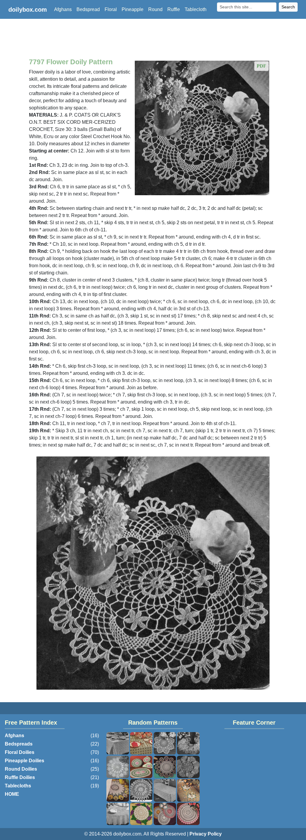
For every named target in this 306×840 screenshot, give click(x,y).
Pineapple (132, 9)
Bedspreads (19, 743)
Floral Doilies (19, 752)
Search (288, 6)
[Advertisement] (153, 39)
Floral (111, 9)
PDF (261, 65)
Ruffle (173, 9)
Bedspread (88, 9)
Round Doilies (21, 769)
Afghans (63, 9)
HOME (12, 794)
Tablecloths (18, 785)
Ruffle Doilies (20, 777)
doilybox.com (27, 9)
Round (155, 9)
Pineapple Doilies (24, 760)
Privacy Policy (205, 833)
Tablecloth (195, 9)
